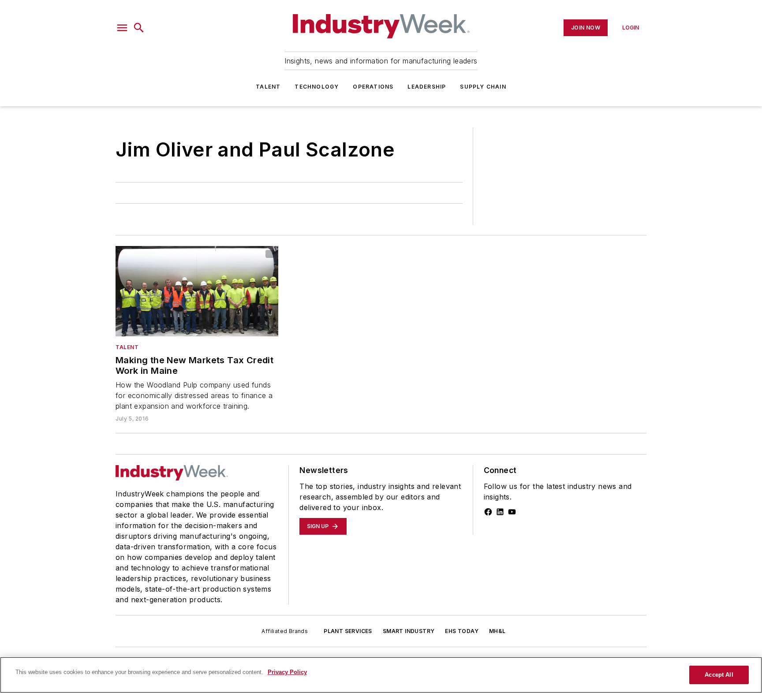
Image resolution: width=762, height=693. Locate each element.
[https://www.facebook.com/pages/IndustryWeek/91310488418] (488, 511)
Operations (373, 86)
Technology (317, 86)
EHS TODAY (461, 631)
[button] (122, 27)
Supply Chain (483, 86)
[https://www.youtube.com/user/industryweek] (512, 511)
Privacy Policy (287, 672)
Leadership (426, 86)
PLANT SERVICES (348, 631)
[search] (139, 27)
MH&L (497, 631)
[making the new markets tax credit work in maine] (197, 291)
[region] (381, 675)
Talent (268, 86)
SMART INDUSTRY (409, 631)
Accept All (719, 674)
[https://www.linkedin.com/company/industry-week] (500, 511)
